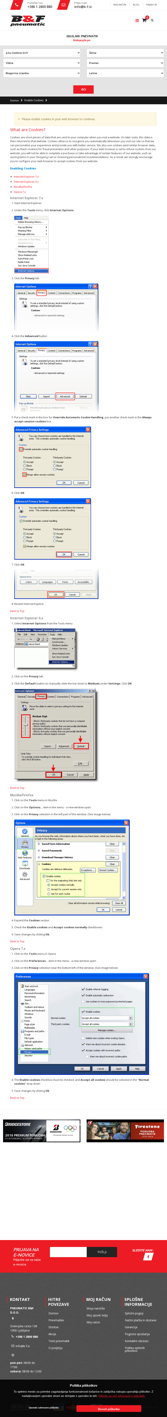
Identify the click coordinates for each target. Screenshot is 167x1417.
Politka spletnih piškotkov (135, 1349)
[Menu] (137, 20)
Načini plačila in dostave (140, 1320)
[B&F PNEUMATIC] (27, 20)
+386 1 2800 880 (39, 6)
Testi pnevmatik (58, 1341)
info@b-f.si (83, 6)
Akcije (52, 1334)
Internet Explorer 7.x (26, 176)
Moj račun (119, 4)
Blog (136, 4)
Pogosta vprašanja (137, 1334)
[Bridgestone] (41, 1121)
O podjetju (55, 1348)
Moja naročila (96, 1308)
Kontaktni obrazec (137, 1341)
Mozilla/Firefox (23, 187)
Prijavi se (151, 4)
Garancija (131, 1327)
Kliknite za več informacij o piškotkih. (122, 1395)
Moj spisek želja (97, 1315)
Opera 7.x (20, 192)
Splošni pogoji (134, 1313)
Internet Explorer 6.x (26, 181)
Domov (14, 100)
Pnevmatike (56, 1320)
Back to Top (17, 611)
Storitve (53, 1327)
